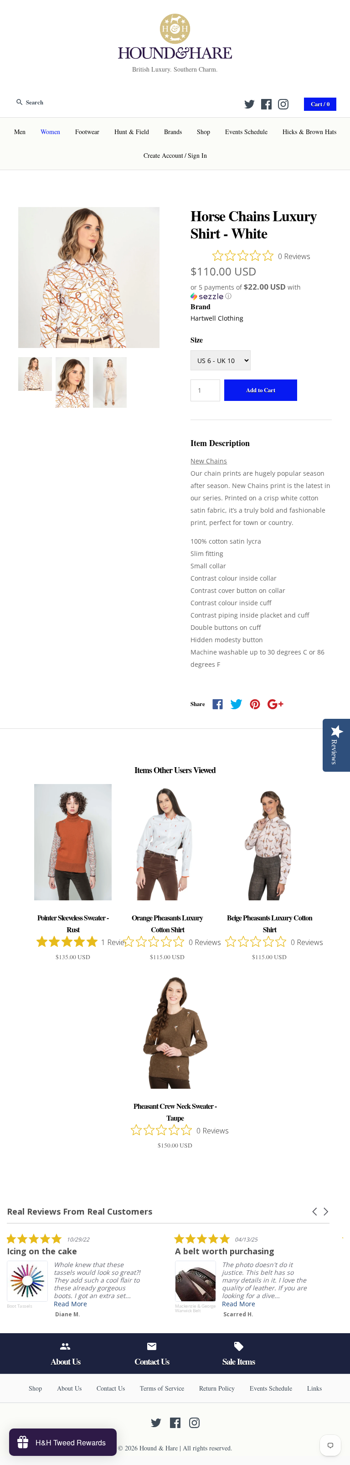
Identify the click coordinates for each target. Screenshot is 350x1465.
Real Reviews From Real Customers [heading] (79, 1212)
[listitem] (75, 1277)
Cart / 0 (320, 104)
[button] (261, 292)
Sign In (197, 155)
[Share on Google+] (275, 704)
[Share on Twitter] (236, 704)
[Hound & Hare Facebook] (266, 104)
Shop (203, 131)
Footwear (87, 131)
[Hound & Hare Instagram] (283, 104)
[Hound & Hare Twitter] (249, 104)
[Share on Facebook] (217, 704)
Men (20, 131)
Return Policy (217, 1388)
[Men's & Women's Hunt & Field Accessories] (175, 19)
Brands (173, 131)
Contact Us (111, 1388)
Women (50, 131)
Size (196, 339)
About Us (69, 1388)
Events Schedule (246, 131)
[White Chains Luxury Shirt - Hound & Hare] (89, 213)
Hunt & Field (131, 131)
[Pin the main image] (255, 704)
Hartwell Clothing (216, 318)
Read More (70, 1303)
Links (314, 1388)
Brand (200, 306)
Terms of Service (162, 1388)
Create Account (163, 155)
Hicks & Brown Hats (309, 131)
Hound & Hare (158, 1448)
